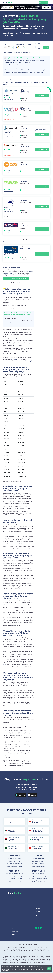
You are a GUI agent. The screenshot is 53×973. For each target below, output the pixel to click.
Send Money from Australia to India (15, 875)
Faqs (15, 925)
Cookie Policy (5, 970)
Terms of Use (15, 928)
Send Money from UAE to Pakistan (38, 875)
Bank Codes (14, 919)
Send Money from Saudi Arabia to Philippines (38, 878)
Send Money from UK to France (38, 861)
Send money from (11, 52)
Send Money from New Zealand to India (14, 876)
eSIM (38, 902)
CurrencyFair (13, 322)
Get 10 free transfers (40, 165)
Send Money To (38, 896)
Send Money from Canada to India (14, 864)
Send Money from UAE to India (38, 873)
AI (38, 922)
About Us (38, 908)
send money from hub (16, 359)
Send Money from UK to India (38, 858)
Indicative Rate (39, 47)
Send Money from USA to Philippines (14, 863)
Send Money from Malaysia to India (15, 881)
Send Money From (38, 899)
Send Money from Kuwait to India (38, 880)
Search (46, 47)
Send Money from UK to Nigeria (38, 860)
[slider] (7, 98)
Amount (29, 44)
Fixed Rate (39, 44)
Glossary (15, 922)
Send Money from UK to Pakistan (38, 864)
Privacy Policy (38, 969)
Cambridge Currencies (11, 320)
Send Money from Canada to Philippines (15, 866)
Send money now (42, 95)
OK (49, 968)
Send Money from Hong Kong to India (14, 878)
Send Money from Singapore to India (14, 880)
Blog (38, 919)
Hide (4, 241)
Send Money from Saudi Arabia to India (38, 876)
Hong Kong (19, 52)
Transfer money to (20, 44)
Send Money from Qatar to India (38, 881)
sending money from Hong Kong (25, 361)
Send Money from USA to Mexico (14, 858)
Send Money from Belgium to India (38, 866)
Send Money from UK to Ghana (38, 863)
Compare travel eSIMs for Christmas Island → (15, 278)
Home (4, 52)
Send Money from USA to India (15, 861)
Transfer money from (7, 43)
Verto (7, 322)
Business (38, 905)
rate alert (25, 539)
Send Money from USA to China (14, 860)
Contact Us (38, 911)
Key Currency (9, 317)
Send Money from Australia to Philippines (14, 873)
